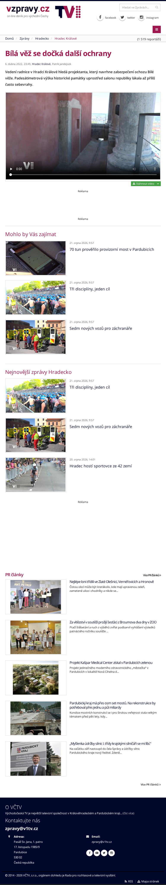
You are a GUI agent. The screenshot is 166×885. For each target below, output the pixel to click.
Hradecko (42, 38)
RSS (130, 881)
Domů (9, 38)
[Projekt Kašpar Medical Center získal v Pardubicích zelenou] (36, 678)
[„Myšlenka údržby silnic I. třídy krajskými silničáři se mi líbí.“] (36, 759)
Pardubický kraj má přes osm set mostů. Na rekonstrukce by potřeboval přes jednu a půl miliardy (112, 705)
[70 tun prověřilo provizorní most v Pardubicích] (36, 258)
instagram (152, 17)
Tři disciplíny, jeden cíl (90, 288)
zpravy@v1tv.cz (21, 828)
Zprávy (24, 38)
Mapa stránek (150, 881)
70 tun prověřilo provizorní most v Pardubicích (112, 249)
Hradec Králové (66, 38)
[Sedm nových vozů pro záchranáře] (36, 337)
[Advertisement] (83, 202)
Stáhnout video (145, 183)
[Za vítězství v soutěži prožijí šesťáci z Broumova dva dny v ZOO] (36, 637)
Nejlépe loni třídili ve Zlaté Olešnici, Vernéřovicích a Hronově (112, 581)
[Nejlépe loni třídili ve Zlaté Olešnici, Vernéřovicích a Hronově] (36, 597)
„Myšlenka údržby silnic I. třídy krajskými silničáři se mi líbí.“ (110, 743)
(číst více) (128, 813)
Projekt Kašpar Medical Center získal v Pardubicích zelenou (111, 662)
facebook (110, 17)
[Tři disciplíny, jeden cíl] (36, 297)
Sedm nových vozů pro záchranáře (101, 328)
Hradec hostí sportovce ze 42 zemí (101, 465)
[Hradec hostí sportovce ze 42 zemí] (36, 474)
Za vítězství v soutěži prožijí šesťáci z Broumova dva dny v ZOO (113, 622)
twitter (131, 17)
